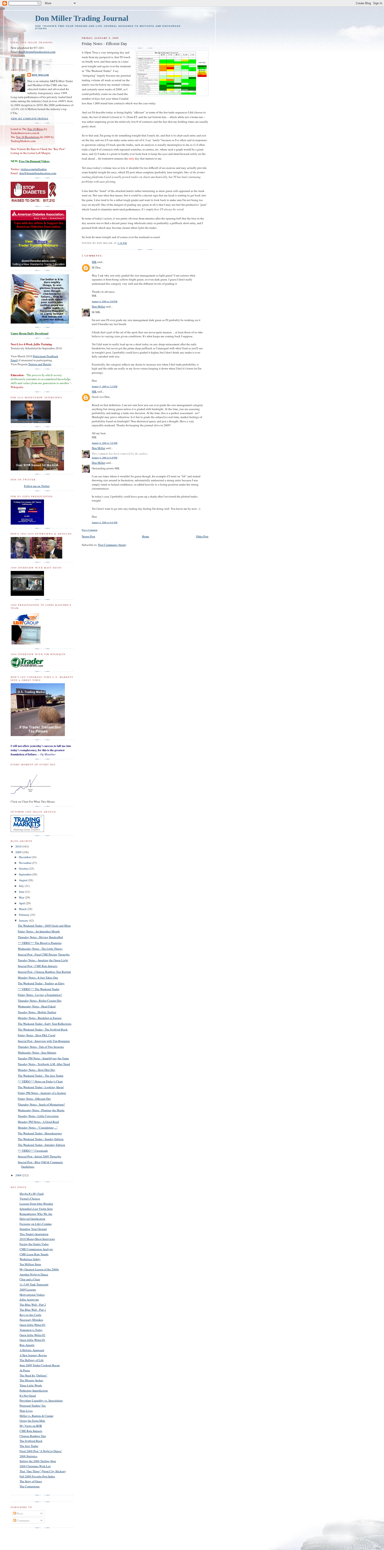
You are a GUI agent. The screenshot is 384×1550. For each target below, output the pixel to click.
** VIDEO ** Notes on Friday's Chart (40, 1081)
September (25, 874)
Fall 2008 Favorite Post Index (37, 1476)
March (23, 909)
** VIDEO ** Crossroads (33, 1151)
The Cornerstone (30, 1486)
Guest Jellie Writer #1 (32, 1340)
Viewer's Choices (30, 1199)
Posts (19, 1513)
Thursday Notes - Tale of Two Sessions (41, 1047)
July (22, 886)
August (23, 880)
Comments (23, 1520)
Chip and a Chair (30, 1279)
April (22, 903)
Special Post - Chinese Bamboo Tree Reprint (44, 972)
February (24, 915)
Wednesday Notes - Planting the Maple (41, 1110)
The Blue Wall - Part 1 (33, 1310)
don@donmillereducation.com (36, 52)
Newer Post (88, 536)
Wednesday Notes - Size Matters (37, 1052)
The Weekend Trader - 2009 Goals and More (44, 926)
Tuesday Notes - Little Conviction (38, 1116)
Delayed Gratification (32, 1219)
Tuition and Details (39, 364)
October (24, 869)
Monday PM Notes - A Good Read (38, 1122)
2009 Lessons (28, 1289)
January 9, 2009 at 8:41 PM (104, 522)
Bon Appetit (27, 1345)
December (25, 857)
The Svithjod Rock (31, 1441)
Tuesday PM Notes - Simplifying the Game (43, 1058)
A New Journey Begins (33, 1355)
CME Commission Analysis (36, 1249)
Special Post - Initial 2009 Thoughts (39, 1156)
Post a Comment (89, 529)
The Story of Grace (31, 1481)
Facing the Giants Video (34, 1244)
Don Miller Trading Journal (81, 18)
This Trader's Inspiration (34, 1234)
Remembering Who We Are (36, 1214)
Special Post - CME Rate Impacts (37, 966)
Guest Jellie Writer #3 (32, 1325)
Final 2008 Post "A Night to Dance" (41, 1451)
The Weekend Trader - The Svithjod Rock (43, 1029)
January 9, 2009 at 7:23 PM (104, 386)
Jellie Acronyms (29, 1299)
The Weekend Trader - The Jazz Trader (40, 1076)
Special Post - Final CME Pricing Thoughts (44, 954)
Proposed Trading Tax (33, 1406)
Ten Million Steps (30, 1264)
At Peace (25, 1370)
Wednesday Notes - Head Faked (37, 1006)
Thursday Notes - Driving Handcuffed (40, 937)
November (25, 863)
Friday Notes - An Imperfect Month (39, 931)
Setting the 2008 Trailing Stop (38, 1461)
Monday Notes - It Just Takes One (38, 977)
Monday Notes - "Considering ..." (38, 1127)
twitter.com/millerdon (34, 169)
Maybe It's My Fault (32, 1194)
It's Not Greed (28, 1396)
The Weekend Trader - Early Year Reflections (44, 1024)
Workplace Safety (30, 1259)
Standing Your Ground (33, 1229)
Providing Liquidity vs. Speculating (41, 1400)
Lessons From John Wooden (36, 1204)
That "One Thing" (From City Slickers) (43, 1471)
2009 (18, 852)
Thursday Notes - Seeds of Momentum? (41, 1104)
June (22, 892)
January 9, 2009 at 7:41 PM (104, 442)
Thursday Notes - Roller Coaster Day (40, 1001)
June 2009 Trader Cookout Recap (40, 1365)
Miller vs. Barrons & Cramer (36, 1416)
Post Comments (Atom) (112, 545)
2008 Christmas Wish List (35, 1466)
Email (14, 360)
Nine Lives (26, 1411)
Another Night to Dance (34, 1274)
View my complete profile (29, 118)
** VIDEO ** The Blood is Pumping (40, 943)
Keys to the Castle (30, 1315)
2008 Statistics (28, 1456)
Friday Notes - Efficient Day (34, 1099)
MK (94, 262)
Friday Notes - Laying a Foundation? (40, 995)
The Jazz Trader (29, 1446)
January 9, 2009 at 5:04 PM (104, 301)
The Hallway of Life (32, 1360)
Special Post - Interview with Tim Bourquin (44, 1041)
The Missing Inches (31, 1380)
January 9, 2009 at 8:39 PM (104, 457)
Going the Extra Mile (32, 1421)
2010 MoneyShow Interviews (37, 1239)
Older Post (202, 536)
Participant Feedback (45, 356)
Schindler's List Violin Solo (36, 1209)
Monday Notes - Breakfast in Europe (40, 1018)
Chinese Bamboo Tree (33, 1436)
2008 (18, 1175)
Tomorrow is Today (31, 1330)
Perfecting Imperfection (34, 1390)
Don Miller (98, 306)
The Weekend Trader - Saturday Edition (41, 1145)
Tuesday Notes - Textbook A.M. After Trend (44, 1064)
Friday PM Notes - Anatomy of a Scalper (42, 1093)
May (22, 897)
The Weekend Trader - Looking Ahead (41, 1087)
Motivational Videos (32, 1295)
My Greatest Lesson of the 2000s (39, 1269)
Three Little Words (31, 1385)
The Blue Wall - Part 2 (33, 1305)
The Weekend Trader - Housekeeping (40, 1133)
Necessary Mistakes (31, 1320)
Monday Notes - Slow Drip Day (36, 1070)
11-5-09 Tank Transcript (34, 1284)
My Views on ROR (31, 1426)
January (24, 920)
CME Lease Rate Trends (34, 1254)
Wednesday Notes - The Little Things (40, 949)
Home (145, 536)
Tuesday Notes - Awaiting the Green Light (43, 960)
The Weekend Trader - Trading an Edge (41, 983)
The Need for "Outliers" (33, 1375)
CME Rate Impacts (31, 1431)
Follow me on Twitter (37, 486)
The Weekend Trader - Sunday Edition (41, 1139)
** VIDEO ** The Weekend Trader (38, 989)
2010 (18, 846)
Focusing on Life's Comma (36, 1224)
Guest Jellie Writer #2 (32, 1335)
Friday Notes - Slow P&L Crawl (36, 1035)
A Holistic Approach (32, 1350)
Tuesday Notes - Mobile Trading (37, 1012)
